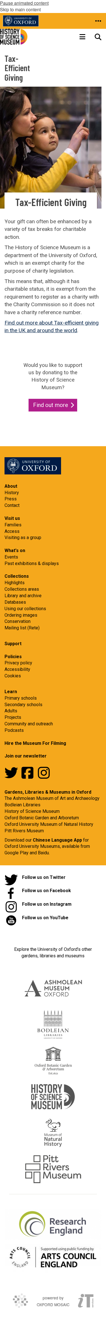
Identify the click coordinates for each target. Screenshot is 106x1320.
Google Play (17, 852)
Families (13, 524)
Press (11, 499)
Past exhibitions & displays (32, 563)
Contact (12, 505)
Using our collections (25, 608)
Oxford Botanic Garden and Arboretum (42, 817)
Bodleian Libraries (22, 804)
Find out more (50, 405)
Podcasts (14, 730)
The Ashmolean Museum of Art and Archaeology (52, 798)
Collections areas (22, 589)
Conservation (18, 621)
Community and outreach (29, 723)
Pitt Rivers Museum (24, 830)
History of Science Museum (32, 811)
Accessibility (17, 669)
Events (11, 557)
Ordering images (21, 615)
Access (12, 531)
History (12, 492)
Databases (15, 602)
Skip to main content (20, 9)
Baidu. (44, 852)
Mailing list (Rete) (22, 628)
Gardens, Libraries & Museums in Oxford (48, 792)
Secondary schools (23, 704)
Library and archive (23, 595)
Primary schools (21, 698)
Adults (11, 710)
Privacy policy (18, 663)
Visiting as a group (23, 537)
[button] (98, 21)
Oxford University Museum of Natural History (49, 824)
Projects (13, 717)
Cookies (13, 675)
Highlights (15, 582)
